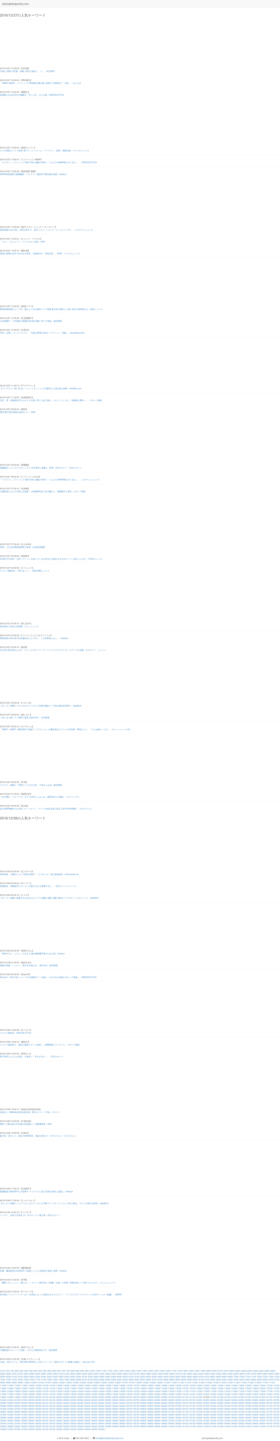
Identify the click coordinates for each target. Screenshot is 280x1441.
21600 (255, 1397)
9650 (265, 1379)
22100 (45, 1399)
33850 (10, 1417)
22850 (150, 1399)
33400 (227, 1414)
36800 (143, 1420)
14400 (87, 1388)
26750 (136, 1405)
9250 (218, 1379)
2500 (267, 1370)
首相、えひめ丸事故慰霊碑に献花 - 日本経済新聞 (22, 547)
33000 (171, 1414)
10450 (90, 1382)
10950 (160, 1382)
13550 (248, 1385)
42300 (73, 1429)
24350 (80, 1402)
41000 (171, 1426)
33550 (248, 1414)
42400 (87, 1429)
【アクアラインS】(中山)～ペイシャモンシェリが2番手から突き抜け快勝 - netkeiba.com (41, 388)
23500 (241, 1399)
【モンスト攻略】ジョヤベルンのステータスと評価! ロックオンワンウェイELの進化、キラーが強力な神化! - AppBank (54, 1203)
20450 (94, 1397)
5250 (32, 1376)
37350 (220, 1420)
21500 (241, 1397)
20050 (38, 1397)
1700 (174, 1370)
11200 (195, 1382)
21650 (262, 1397)
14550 (108, 1388)
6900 (224, 1376)
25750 (276, 1402)
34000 (31, 1417)
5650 (78, 1376)
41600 (255, 1426)
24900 (157, 1402)
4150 (183, 1373)
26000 (31, 1405)
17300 (213, 1391)
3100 (61, 1373)
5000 (3, 1376)
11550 (244, 1382)
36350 (80, 1420)
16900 (157, 1391)
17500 (241, 1391)
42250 (66, 1429)
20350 (80, 1397)
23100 (185, 1399)
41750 (276, 1426)
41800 (3, 1429)
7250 (265, 1376)
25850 (10, 1405)
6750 (207, 1376)
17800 (3, 1394)
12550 (108, 1385)
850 (77, 1370)
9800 (3, 1382)
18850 (150, 1394)
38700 (129, 1423)
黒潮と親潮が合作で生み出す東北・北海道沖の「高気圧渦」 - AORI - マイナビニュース (40, 253)
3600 (119, 1373)
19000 (171, 1394)
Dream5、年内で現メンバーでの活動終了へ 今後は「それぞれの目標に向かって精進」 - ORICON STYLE (48, 977)
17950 (24, 1394)
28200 (59, 1408)
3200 (73, 1373)
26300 (73, 1405)
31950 (24, 1414)
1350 (133, 1370)
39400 (227, 1423)
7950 (67, 1379)
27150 (192, 1405)
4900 (271, 1373)
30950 (164, 1411)
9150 (207, 1379)
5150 (20, 1376)
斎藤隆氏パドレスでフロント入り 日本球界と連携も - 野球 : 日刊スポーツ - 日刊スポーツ (41, 467)
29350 (220, 1408)
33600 (255, 1414)
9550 (253, 1379)
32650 (122, 1414)
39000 (171, 1423)
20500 (101, 1397)
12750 (136, 1385)
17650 (262, 1391)
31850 (10, 1414)
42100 (45, 1429)
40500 (101, 1426)
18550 (108, 1394)
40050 (38, 1426)
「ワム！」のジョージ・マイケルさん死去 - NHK (22, 241)
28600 (115, 1408)
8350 (113, 1379)
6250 (148, 1376)
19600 (255, 1394)
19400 (227, 1394)
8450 (125, 1379)
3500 (108, 1373)
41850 (10, 1429)
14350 (80, 1388)
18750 (136, 1394)
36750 (136, 1420)
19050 (178, 1394)
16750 (136, 1391)
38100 (45, 1423)
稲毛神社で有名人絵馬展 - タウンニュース (19, 626)
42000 (31, 1429)
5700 (84, 1376)
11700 (265, 1382)
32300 (73, 1414)
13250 (206, 1385)
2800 (26, 1373)
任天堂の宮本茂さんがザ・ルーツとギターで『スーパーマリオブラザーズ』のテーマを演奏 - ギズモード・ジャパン (53, 649)
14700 (129, 1388)
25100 (185, 1402)
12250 (66, 1385)
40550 (108, 1426)
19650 (262, 1394)
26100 (45, 1405)
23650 (262, 1399)
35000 (171, 1417)
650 (59, 1370)
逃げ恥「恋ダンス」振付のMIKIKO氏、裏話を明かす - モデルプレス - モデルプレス (38, 1135)
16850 (150, 1391)
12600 (115, 1385)
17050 (178, 1391)
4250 (195, 1373)
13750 (276, 1385)
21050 (178, 1397)
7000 (236, 1376)
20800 (143, 1397)
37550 (248, 1420)
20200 (59, 1397)
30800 (143, 1411)
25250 (206, 1402)
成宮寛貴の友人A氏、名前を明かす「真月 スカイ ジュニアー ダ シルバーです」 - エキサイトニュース (46, 229)
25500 (241, 1402)
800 (73, 1370)
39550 (248, 1423)
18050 (38, 1394)
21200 (199, 1397)
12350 (80, 1385)
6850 (218, 1376)
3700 (131, 1373)
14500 (101, 1388)
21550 (248, 1397)
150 (12, 1370)
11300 (209, 1382)
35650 (262, 1417)
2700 (14, 1373)
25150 (192, 1402)
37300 (213, 1420)
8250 (102, 1379)
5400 (49, 1376)
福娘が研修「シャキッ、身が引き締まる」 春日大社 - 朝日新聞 (29, 965)
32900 (157, 1414)
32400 (87, 1414)
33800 (3, 1417)
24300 (73, 1402)
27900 (17, 1408)
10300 (69, 1382)
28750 (136, 1408)
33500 (241, 1414)
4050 (172, 1373)
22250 (66, 1399)
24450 (94, 1402)
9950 (20, 1382)
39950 (24, 1426)
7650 (32, 1379)
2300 (244, 1370)
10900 (153, 1382)
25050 (178, 1402)
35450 (234, 1417)
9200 (213, 1379)
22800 (143, 1399)
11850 (10, 1385)
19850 (10, 1397)
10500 (97, 1382)
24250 (66, 1402)
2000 (208, 1370)
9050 (195, 1379)
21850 (10, 1399)
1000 (92, 1370)
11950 (24, 1385)
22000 (31, 1399)
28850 (150, 1408)
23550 (248, 1399)
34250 (66, 1417)
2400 (255, 1370)
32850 (150, 1414)
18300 (73, 1394)
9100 (201, 1379)
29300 (213, 1408)
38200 (59, 1423)
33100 (185, 1414)
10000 (27, 1382)
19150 (192, 1394)
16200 (59, 1391)
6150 (137, 1376)
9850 (8, 1382)
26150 (52, 1405)
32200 (59, 1414)
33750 (276, 1414)
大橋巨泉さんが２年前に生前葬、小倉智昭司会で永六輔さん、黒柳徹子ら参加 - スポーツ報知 (43, 491)
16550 (108, 1391)
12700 (129, 1385)
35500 (241, 1417)
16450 (94, 1391)
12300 (73, 1385)
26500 (101, 1405)
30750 (136, 1411)
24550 (108, 1402)
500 (45, 1370)
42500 (101, 1429)
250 (21, 1370)
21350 (220, 1397)
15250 (206, 1388)
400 (35, 1370)
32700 (129, 1414)
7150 (253, 1376)
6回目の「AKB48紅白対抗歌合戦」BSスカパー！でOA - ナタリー (30, 1112)
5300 (38, 1376)
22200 (59, 1399)
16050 (38, 1391)
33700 (269, 1414)
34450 (94, 1417)
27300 (213, 1405)
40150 (52, 1426)
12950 (164, 1385)
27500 (241, 1405)
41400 (227, 1426)
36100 (45, 1420)
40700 (129, 1426)
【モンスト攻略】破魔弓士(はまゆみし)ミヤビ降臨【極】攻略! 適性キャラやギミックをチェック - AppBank (49, 897)
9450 (242, 1379)
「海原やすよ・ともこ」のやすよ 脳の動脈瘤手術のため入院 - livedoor (32, 953)
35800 (3, 1420)
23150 (192, 1399)
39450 (234, 1423)
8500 (131, 1379)
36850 (150, 1420)
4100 (178, 1373)
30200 (59, 1411)
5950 (113, 1376)
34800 (143, 1417)
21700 (269, 1397)
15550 (248, 1388)
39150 (192, 1423)
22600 (115, 1399)
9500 (248, 1379)
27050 (178, 1405)
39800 (3, 1426)
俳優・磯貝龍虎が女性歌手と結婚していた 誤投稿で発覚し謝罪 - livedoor (33, 1270)
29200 (199, 1408)
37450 (234, 1420)
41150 (192, 1426)
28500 (101, 1408)
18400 (87, 1394)
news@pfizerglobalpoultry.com (110, 1438)
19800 (3, 1397)
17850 (10, 1394)
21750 (276, 1397)
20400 (87, 1397)
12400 (87, 1385)
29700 (269, 1408)
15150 (192, 1388)
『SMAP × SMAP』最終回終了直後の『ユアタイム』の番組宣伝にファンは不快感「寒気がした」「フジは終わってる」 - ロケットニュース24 (65, 729)
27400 (227, 1405)
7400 (3, 1379)
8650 (148, 1379)
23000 (171, 1399)
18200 (59, 1394)
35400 (227, 1417)
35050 (178, 1417)
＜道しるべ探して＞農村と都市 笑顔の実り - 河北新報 (24, 717)
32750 (136, 1414)
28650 (122, 1408)
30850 (150, 1411)
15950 (24, 1391)
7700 (38, 1379)
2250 (238, 1370)
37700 (269, 1420)
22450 (94, 1399)
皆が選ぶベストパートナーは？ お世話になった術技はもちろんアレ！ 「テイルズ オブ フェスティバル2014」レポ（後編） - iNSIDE (61, 1294)
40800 (143, 1426)
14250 (66, 1388)
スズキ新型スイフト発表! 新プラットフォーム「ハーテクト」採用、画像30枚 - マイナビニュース (44, 150)
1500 (150, 1370)
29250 (206, 1408)
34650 (122, 1417)
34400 (87, 1417)
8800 (166, 1379)
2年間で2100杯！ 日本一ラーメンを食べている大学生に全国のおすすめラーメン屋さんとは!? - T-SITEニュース (51, 558)
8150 (90, 1379)
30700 (129, 1411)
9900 (14, 1382)
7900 (61, 1379)
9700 (271, 1379)
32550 (108, 1414)
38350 (80, 1423)
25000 (171, 1402)
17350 (220, 1391)
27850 (10, 1408)
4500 (224, 1373)
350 (31, 1370)
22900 (157, 1399)
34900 (157, 1417)
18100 (45, 1394)
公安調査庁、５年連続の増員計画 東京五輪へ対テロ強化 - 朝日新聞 (31, 320)
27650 (262, 1405)
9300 (224, 1379)
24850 (150, 1402)
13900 (17, 1388)
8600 (143, 1379)
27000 (171, 1405)
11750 (272, 1382)
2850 (32, 1373)
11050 (174, 1382)
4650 (242, 1373)
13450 (234, 1385)
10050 (34, 1382)
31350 (220, 1411)
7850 (55, 1379)
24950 (164, 1402)
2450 (261, 1370)
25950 (24, 1405)
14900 (157, 1388)
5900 (108, 1376)
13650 (262, 1385)
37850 (10, 1423)
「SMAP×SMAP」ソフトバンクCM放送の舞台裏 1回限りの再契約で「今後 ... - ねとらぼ (40, 82)
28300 (73, 1408)
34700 (129, 1417)
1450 (144, 1370)
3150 (67, 1373)
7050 (242, 1376)
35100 (185, 1417)
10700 (125, 1382)
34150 (52, 1417)
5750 (90, 1376)
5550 (67, 1376)
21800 (3, 1399)
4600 (236, 1373)
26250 (66, 1405)
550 (49, 1370)
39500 (241, 1423)
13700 (269, 1385)
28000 (31, 1408)
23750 (276, 1399)
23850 (10, 1402)
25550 (248, 1402)
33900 (17, 1417)
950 (87, 1370)
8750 (160, 1379)
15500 (241, 1388)
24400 (87, 1402)
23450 (234, 1399)
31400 (227, 1411)
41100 (185, 1426)
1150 (109, 1370)
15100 (185, 1388)
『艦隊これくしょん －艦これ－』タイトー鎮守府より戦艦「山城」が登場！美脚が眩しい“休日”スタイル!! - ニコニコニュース (57, 1282)
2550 (273, 1370)
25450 (234, 1402)
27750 (276, 1405)
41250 (206, 1426)
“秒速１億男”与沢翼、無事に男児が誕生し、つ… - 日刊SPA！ (28, 71)
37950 (24, 1423)
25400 (227, 1402)
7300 (271, 1376)
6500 (178, 1376)
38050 (38, 1423)
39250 (206, 1423)
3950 (160, 1373)
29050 (178, 1408)
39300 (213, 1423)
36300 (73, 1420)
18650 (122, 1394)
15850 (10, 1391)
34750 (136, 1417)
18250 (66, 1394)
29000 (171, 1408)
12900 (157, 1385)
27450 (234, 1405)
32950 (164, 1414)
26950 (164, 1405)
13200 (199, 1385)
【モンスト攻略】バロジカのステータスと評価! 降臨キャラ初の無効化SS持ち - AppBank (40, 705)
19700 (269, 1394)
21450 (234, 1397)
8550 (137, 1379)
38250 (66, 1423)
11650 (258, 1382)
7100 (248, 1376)
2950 (43, 1373)
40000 (31, 1426)
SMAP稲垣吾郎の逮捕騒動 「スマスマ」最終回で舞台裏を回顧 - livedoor (33, 174)
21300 (213, 1397)
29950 (24, 1411)
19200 (199, 1394)
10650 (118, 1382)
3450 (102, 1373)
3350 (90, 1373)
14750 (136, 1388)
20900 (157, 1397)
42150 (52, 1429)
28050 (38, 1408)
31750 (276, 1411)
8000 (73, 1379)
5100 (14, 1376)
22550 (108, 1399)
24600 (115, 1402)
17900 (17, 1394)
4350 (207, 1373)
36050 (38, 1420)
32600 (115, 1414)
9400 (236, 1379)
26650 (122, 1405)
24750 (136, 1402)
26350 (80, 1405)
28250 (66, 1408)
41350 (220, 1426)
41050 (178, 1426)
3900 (154, 1373)
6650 (195, 1376)
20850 (150, 1397)
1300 (127, 1370)
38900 (157, 1423)
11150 (188, 1382)
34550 (108, 1417)
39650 (262, 1423)
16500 (101, 1391)
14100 (45, 1388)
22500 (101, 1399)
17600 (255, 1391)
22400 (87, 1399)
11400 (223, 1382)
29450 (234, 1408)
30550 (108, 1411)
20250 (66, 1397)
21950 (24, 1399)
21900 (17, 1399)
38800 (143, 1423)
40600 (115, 1426)
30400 (87, 1411)
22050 (38, 1399)
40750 (136, 1426)
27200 (199, 1405)
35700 (269, 1417)
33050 (178, 1414)
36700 (129, 1420)
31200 (199, 1411)
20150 (52, 1397)
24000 (31, 1402)
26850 (150, 1405)
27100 (185, 1405)
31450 (234, 1411)
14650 (122, 1388)
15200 (199, 1388)
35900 (17, 1420)
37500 (241, 1420)
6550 (183, 1376)
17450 (234, 1391)
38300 (73, 1423)
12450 (94, 1385)
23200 (199, 1399)
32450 (94, 1414)
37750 (276, 1420)
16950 (164, 1391)
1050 (98, 1370)
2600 (3, 1373)
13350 (220, 1385)
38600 (115, 1423)
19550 (248, 1394)
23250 (206, 1399)
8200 (96, 1379)
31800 (3, 1414)
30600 (115, 1411)
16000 (31, 1391)
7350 (277, 1376)
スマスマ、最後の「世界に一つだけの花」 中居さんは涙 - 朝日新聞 (31, 784)
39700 (269, 1423)
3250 (78, 1373)
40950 (164, 1426)
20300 (73, 1397)
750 (68, 1370)
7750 (43, 1379)
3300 (84, 1373)
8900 (178, 1379)
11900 (17, 1385)
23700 (269, 1399)
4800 (259, 1373)
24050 (38, 1402)
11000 (167, 1382)
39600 (255, 1423)
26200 (59, 1405)
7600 (26, 1379)
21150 (192, 1397)
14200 (59, 1388)
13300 (213, 1385)
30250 (66, 1411)
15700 (269, 1388)
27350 (220, 1405)
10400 (83, 1382)
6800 (213, 1376)
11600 (251, 1382)
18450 (94, 1394)
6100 (131, 1376)
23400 (227, 1399)
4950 (277, 1373)
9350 (230, 1379)
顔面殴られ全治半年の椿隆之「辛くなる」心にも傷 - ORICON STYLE (32, 94)
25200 (199, 1402)
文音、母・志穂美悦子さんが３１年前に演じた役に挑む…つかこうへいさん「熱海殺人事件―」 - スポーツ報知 (51, 400)
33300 (213, 1414)
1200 (115, 1370)
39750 (276, 1423)
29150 (192, 1408)
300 (26, 1370)
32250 (66, 1414)
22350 (80, 1399)
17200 (199, 1391)
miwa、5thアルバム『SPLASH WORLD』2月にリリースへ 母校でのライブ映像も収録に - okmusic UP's (47, 1361)
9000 (189, 1379)
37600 (255, 1420)
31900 (17, 1414)
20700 (129, 1397)
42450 (94, 1429)
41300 (213, 1426)
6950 (230, 1376)
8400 (119, 1379)
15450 (234, 1388)
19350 (220, 1394)
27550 (248, 1405)
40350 (80, 1426)
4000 (166, 1373)
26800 (143, 1405)
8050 (78, 1379)
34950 (164, 1417)
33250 (206, 1414)
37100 (185, 1420)
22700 (129, 1399)
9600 (259, 1379)
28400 (87, 1408)
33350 (220, 1414)
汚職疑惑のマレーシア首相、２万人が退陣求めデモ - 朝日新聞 (28, 1350)
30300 (73, 1411)
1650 (168, 1370)
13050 (178, 1385)
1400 (138, 1370)
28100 (45, 1408)
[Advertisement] (87, 43)
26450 (94, 1405)
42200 (59, 1429)
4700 (248, 1373)
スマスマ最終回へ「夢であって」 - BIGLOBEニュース (24, 570)
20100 (45, 1397)
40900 (157, 1426)
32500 (101, 1414)
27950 (24, 1408)
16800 (143, 1391)
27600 (255, 1405)
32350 (80, 1414)
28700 (129, 1408)
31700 (269, 1411)
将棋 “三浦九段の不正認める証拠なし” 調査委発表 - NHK (26, 1123)
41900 (17, 1429)
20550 (108, 1397)
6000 (119, 1376)
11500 (237, 1382)
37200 (199, 1420)
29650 (262, 1408)
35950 (24, 1420)
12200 (59, 1385)
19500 (241, 1394)
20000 (31, 1397)
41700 (269, 1426)
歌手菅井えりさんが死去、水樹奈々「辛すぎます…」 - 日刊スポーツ (31, 1056)
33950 (24, 1417)
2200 (232, 1370)
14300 (73, 1388)
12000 (31, 1385)
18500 (101, 1394)
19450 (234, 1394)
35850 (10, 1420)
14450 (94, 1388)
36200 (59, 1420)
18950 (164, 1394)
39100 (185, 1423)
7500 (14, 1379)
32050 (38, 1414)
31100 (185, 1411)
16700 (129, 1391)
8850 (172, 1379)
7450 (8, 1379)
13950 (24, 1388)
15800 (3, 1391)
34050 (38, 1417)
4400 (213, 1373)
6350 (160, 1376)
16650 (122, 1391)
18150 (52, 1394)
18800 (143, 1394)
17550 (248, 1391)
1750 (179, 1370)
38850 (150, 1423)
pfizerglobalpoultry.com (15, 4)
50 (3, 1370)
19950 (24, 1397)
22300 (73, 1399)
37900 (17, 1423)
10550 (104, 1382)
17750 (276, 1391)
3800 (143, 1373)
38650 (122, 1423)
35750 (276, 1417)
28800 (143, 1408)
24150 (52, 1402)
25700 (269, 1402)
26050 (38, 1405)
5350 (43, 1376)
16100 (45, 1391)
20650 (122, 1397)
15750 (276, 1388)
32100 (45, 1414)
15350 (220, 1388)
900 (82, 1370)
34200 (59, 1417)
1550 (156, 1370)
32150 (52, 1414)
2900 (38, 1373)
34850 (150, 1417)
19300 (213, 1394)
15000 (171, 1388)
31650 (262, 1411)
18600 (115, 1394)
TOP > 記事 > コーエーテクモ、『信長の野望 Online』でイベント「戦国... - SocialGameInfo (42, 332)
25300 (213, 1402)
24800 (143, 1402)
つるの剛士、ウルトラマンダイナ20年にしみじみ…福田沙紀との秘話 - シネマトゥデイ (40, 796)
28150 (52, 1408)
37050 (178, 1420)
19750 (276, 1394)
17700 (269, 1391)
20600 (115, 1397)
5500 (61, 1376)
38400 (87, 1423)
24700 (129, 1402)
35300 (213, 1417)
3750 (137, 1373)
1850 (191, 1370)
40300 (73, 1426)
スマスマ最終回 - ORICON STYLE (15, 1032)
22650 (122, 1399)
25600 (255, 1402)
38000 (31, 1423)
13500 (241, 1385)
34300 (73, 1417)
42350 (80, 1429)
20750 (136, 1397)
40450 (94, 1426)
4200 (189, 1373)
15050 (178, 1388)
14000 (31, 1388)
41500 (241, 1426)
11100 (181, 1382)
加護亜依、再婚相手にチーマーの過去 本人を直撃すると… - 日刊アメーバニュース (38, 886)
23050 (178, 1399)
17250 (206, 1391)
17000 (171, 1391)
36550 (108, 1420)
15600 (255, 1388)
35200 (199, 1417)
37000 (171, 1420)
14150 (52, 1388)
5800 (96, 1376)
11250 (202, 1382)
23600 (255, 1399)
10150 (48, 1382)
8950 (183, 1379)
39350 (220, 1423)
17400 (227, 1391)
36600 (115, 1420)
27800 (3, 1408)
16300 (73, 1391)
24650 (122, 1402)
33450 (234, 1414)
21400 (227, 1397)
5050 (8, 1376)
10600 (111, 1382)
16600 (115, 1391)
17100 (185, 1391)
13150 (192, 1385)
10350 (76, 1382)
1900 (197, 1370)
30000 (31, 1411)
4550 (230, 1373)
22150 (52, 1399)
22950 (164, 1399)
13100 (185, 1385)
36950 (164, 1420)
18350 (80, 1394)
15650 (262, 1388)
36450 (94, 1420)
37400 (227, 1420)
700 (63, 1370)
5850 (102, 1376)
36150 (52, 1420)
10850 (146, 1382)
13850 (10, 1388)
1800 (185, 1370)
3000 (49, 1373)
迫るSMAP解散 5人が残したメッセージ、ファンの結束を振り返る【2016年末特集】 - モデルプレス (46, 808)
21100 (185, 1397)
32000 (31, 1414)
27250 (206, 1405)
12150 (52, 1385)
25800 (3, 1405)
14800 (143, 1388)
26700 (129, 1405)
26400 (87, 1405)
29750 (276, 1408)
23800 (3, 1402)
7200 (259, 1376)
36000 (31, 1420)
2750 (20, 1373)
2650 (8, 1373)
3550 (113, 1373)
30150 (52, 1411)
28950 (164, 1408)
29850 (10, 1411)
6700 (201, 1376)
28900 (157, 1408)
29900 (17, 1411)
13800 (3, 1388)
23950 (24, 1402)
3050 (55, 1373)
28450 (94, 1408)
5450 (55, 1376)
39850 (10, 1426)
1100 (104, 1370)
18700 (129, 1394)
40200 (59, 1426)
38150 (52, 1423)
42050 (38, 1429)
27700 (269, 1405)
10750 (132, 1382)
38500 (101, 1423)
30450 (94, 1411)
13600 (255, 1385)
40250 (66, 1426)
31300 (213, 1411)
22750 (136, 1399)
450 (40, 1370)
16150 (52, 1391)
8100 (84, 1379)
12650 (122, 1385)
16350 (80, 1391)
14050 (38, 1388)
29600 (255, 1408)
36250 (66, 1420)
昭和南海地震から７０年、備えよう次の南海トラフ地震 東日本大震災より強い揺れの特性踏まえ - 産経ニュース (51, 309)
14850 (150, 1388)
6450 (172, 1376)
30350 (80, 1411)
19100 (185, 1394)
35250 (206, 1417)
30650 (122, 1411)
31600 (255, 1411)
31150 (192, 1411)
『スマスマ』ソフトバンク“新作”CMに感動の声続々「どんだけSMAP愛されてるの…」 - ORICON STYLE (48, 162)
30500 (101, 1411)
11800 (3, 1385)
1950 (203, 1370)
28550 (108, 1408)
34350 (80, 1417)
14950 (164, 1388)
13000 (171, 1385)
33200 (199, 1414)
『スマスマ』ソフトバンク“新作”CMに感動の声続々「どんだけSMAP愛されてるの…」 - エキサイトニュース (50, 479)
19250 (206, 1394)
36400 (87, 1420)
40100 (45, 1426)
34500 (101, 1417)
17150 (192, 1391)
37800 (3, 1423)
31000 (171, 1411)
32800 (143, 1414)
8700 (154, 1379)
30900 (157, 1411)
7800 (49, 1379)
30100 (45, 1411)
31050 (178, 1411)
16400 (87, 1391)
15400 (227, 1388)
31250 (206, 1411)
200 (17, 1370)
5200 (26, 1376)
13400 (227, 1385)
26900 (157, 1405)
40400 (87, 1426)
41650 (262, 1426)
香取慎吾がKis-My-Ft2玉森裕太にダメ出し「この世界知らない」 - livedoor (34, 638)
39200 (199, 1423)
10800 (139, 1382)
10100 (41, 1382)
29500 (241, 1408)
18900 (157, 1394)
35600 (255, 1417)
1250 (121, 1370)
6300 (154, 1376)
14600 (115, 1388)
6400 (166, 1376)
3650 (125, 1373)
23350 (220, 1399)
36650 (122, 1420)
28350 (80, 1408)
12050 (38, 1385)
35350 (220, 1417)
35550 (248, 1417)
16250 (66, 1391)
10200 (55, 1382)
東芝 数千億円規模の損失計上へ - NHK (17, 412)
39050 (178, 1423)
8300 (108, 1379)
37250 (206, 1420)
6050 (125, 1376)
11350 (216, 1382)
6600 (189, 1376)
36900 (157, 1420)
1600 (162, 1370)
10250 (62, 1382)
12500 (101, 1385)
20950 (164, 1397)
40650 (122, 1426)
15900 (17, 1391)
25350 (220, 1402)
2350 (249, 1370)
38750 (136, 1423)
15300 (213, 1388)
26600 (115, 1405)
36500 (101, 1420)
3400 (96, 1373)
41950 (24, 1429)
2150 (226, 1370)
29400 (227, 1408)
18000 (31, 1394)
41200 (199, 1426)
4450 (218, 1373)
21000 (171, 1397)
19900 (17, 1397)
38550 (108, 1423)
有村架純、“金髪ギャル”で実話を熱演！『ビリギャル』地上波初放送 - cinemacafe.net (39, 874)
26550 (108, 1405)
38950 (164, 1423)
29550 (248, 1408)
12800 (143, 1385)
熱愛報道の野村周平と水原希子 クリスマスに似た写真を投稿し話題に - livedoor (36, 1191)
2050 (214, 1370)
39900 (17, 1426)
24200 (59, 1402)
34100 (45, 1417)
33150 (192, 1414)
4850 (265, 1373)
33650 (262, 1414)
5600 (73, 1376)
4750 (253, 1373)
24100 (45, 1402)
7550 (20, 1379)
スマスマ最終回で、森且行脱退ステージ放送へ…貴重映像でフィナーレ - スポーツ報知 (39, 1044)
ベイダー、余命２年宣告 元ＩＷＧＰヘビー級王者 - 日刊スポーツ (30, 1215)
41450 (234, 1426)
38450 (94, 1423)
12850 (150, 1385)
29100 (185, 1408)
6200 (143, 1376)
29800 (3, 1411)
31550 (248, 1411)
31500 (241, 1411)
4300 (201, 1373)
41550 (248, 1426)
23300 (213, 1399)
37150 (192, 1420)
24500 (101, 1402)
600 (54, 1370)
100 (7, 1370)
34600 (115, 1417)
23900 (17, 1402)
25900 (17, 1405)
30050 (38, 1411)
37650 (262, 1420)
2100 (220, 1370)
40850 (150, 1426)
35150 (192, 1417)
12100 (45, 1385)
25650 (262, 1402)
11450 (230, 1382)
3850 (148, 1373)
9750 (277, 1379)
